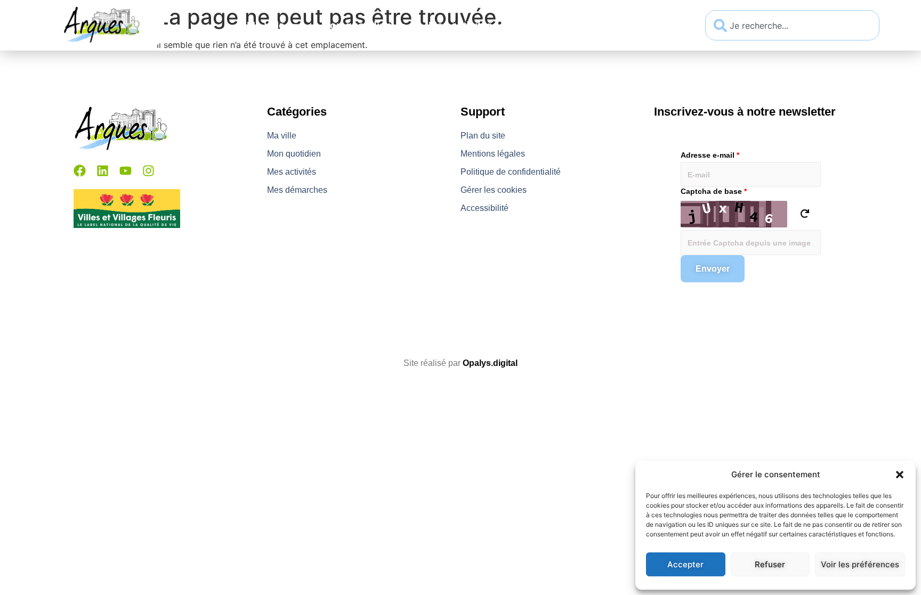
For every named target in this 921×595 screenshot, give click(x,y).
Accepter (685, 564)
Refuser (770, 564)
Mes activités (460, 25)
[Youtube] (125, 171)
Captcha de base (714, 191)
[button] (899, 474)
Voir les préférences (860, 564)
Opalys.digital (490, 363)
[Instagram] (148, 171)
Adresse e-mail (710, 155)
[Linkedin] (102, 171)
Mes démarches (568, 25)
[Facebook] (80, 171)
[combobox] (792, 25)
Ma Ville (266, 25)
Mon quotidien (356, 25)
